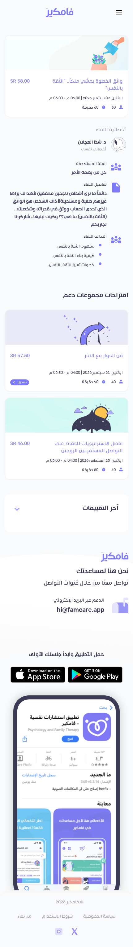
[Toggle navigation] (118, 12)
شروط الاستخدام (57, 916)
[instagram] (58, 932)
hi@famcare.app (80, 610)
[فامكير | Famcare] (59, 12)
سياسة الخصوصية (99, 916)
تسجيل (22, 382)
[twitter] (74, 932)
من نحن (25, 916)
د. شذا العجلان (92, 142)
